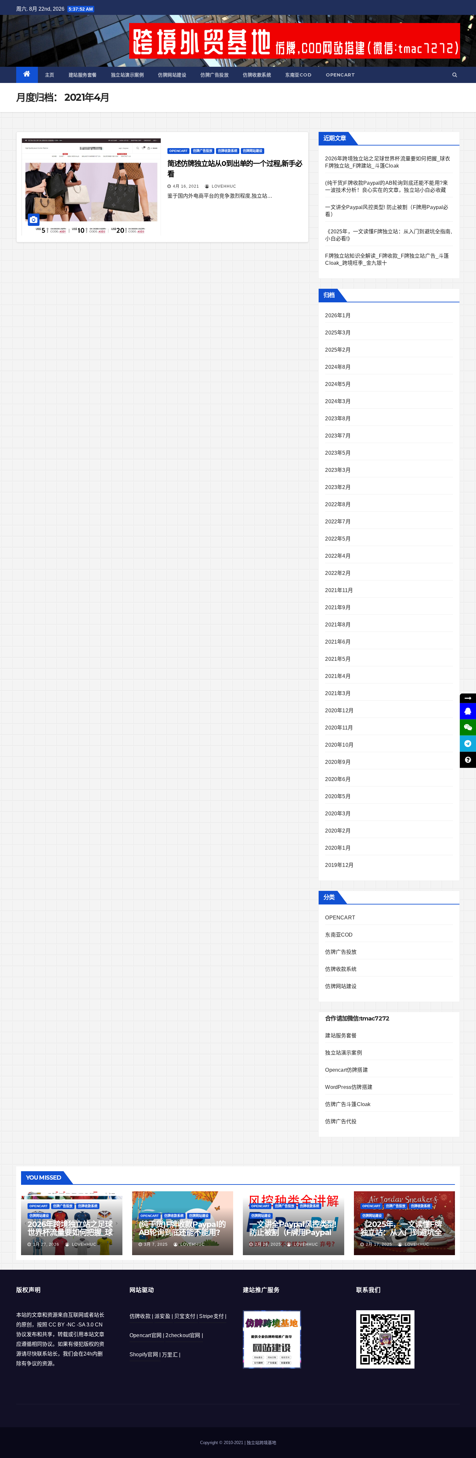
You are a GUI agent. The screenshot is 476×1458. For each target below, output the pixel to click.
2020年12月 (339, 710)
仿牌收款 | (141, 1316)
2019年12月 (339, 865)
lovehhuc (223, 186)
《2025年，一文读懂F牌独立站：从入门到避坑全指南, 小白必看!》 (401, 1232)
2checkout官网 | (184, 1335)
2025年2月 (337, 350)
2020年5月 (337, 796)
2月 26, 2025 (268, 1244)
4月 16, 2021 (186, 186)
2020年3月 (337, 813)
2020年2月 (337, 831)
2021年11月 (339, 590)
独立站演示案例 (127, 75)
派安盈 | (163, 1316)
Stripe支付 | (212, 1316)
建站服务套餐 (83, 75)
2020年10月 (339, 745)
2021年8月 (337, 624)
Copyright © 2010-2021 (222, 1442)
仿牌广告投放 (214, 75)
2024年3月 (337, 401)
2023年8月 (337, 418)
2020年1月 (337, 848)
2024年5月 (337, 384)
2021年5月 (337, 659)
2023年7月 (337, 435)
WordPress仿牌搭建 (348, 1087)
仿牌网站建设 (172, 75)
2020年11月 (339, 727)
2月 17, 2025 (379, 1244)
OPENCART (340, 75)
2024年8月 (337, 367)
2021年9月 (337, 607)
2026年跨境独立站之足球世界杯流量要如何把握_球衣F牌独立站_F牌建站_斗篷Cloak (70, 1236)
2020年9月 (337, 762)
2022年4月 (337, 556)
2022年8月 (337, 504)
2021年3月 (337, 693)
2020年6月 (337, 779)
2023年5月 (337, 453)
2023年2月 (337, 487)
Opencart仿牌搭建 (346, 1070)
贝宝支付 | (186, 1316)
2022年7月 (337, 521)
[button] (454, 74)
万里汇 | (171, 1355)
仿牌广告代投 (341, 1121)
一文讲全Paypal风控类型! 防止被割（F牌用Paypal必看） (292, 1232)
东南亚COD (298, 75)
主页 (49, 75)
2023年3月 (337, 470)
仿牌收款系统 (257, 75)
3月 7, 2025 (156, 1244)
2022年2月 (337, 573)
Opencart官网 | (147, 1335)
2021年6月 (337, 642)
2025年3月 (337, 332)
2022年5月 (337, 539)
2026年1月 (337, 315)
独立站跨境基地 (261, 1442)
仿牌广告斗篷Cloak (347, 1104)
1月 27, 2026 (46, 1244)
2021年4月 (337, 676)
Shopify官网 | (145, 1354)
